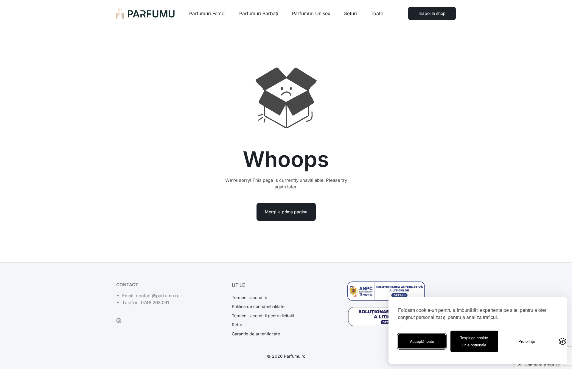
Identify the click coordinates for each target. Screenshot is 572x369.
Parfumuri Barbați (258, 13)
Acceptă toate (422, 341)
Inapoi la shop (432, 13)
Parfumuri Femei (207, 13)
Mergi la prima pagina (286, 211)
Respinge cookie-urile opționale (474, 341)
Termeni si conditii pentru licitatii (263, 315)
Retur (237, 324)
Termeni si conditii (249, 297)
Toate (377, 13)
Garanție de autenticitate (256, 334)
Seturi (350, 13)
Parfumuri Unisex (311, 13)
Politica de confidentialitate (258, 306)
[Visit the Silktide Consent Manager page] (562, 341)
